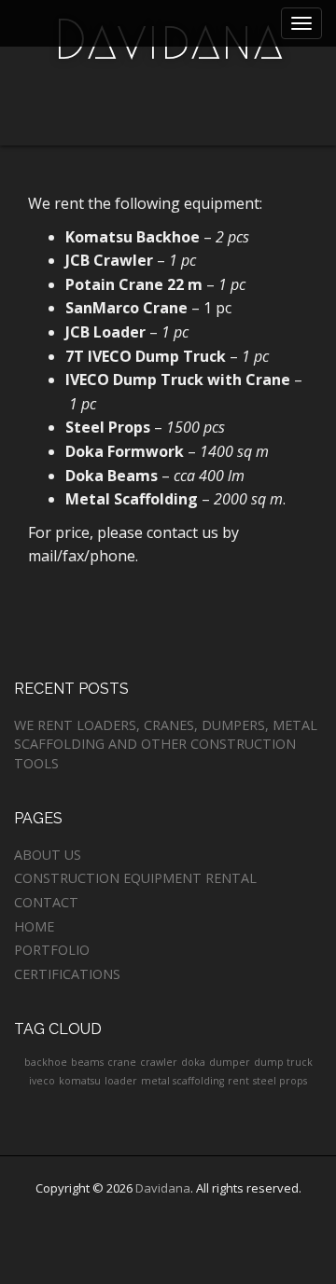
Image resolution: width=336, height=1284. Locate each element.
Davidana (162, 1188)
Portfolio (52, 950)
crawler (158, 1062)
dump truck (283, 1062)
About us (47, 854)
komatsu (80, 1080)
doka (193, 1062)
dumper (229, 1062)
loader (121, 1080)
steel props (280, 1080)
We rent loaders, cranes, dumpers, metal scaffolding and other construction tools (165, 744)
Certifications (67, 974)
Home (34, 926)
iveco (42, 1080)
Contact (46, 902)
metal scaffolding (182, 1080)
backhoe (45, 1062)
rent (238, 1080)
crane (121, 1062)
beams (87, 1062)
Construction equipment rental (135, 878)
